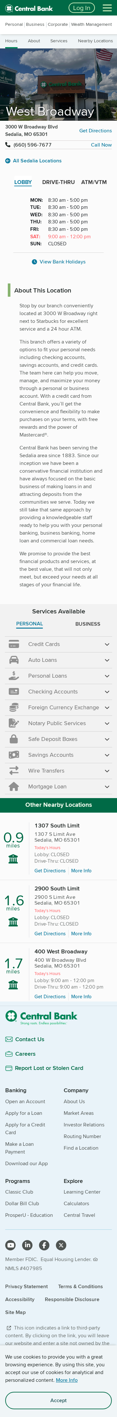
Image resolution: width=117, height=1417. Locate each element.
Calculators (76, 1203)
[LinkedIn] (27, 1245)
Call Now (101, 145)
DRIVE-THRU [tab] (58, 182)
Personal (14, 24)
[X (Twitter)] (61, 1245)
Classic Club (19, 1192)
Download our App (26, 1163)
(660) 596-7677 (33, 145)
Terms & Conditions (80, 1286)
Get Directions (95, 130)
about (34, 40)
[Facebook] (44, 1245)
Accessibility (19, 1299)
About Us (74, 1101)
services (59, 40)
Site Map (15, 1312)
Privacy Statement (26, 1286)
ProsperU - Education (29, 1215)
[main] (58, 586)
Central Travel (79, 1215)
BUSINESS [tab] (87, 624)
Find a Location (81, 1148)
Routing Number (82, 1136)
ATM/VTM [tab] (94, 182)
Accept (58, 1400)
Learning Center (82, 1192)
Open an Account (25, 1101)
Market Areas (79, 1113)
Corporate (58, 24)
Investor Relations (84, 1124)
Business (35, 24)
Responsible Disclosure (72, 1299)
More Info (67, 1380)
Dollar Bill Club (22, 1203)
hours (11, 40)
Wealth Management (91, 24)
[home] (33, 7)
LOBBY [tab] (23, 182)
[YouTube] (10, 1245)
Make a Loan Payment (19, 1147)
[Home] (58, 1017)
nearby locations (95, 40)
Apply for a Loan (23, 1113)
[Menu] (107, 8)
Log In (81, 7)
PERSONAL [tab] (29, 623)
